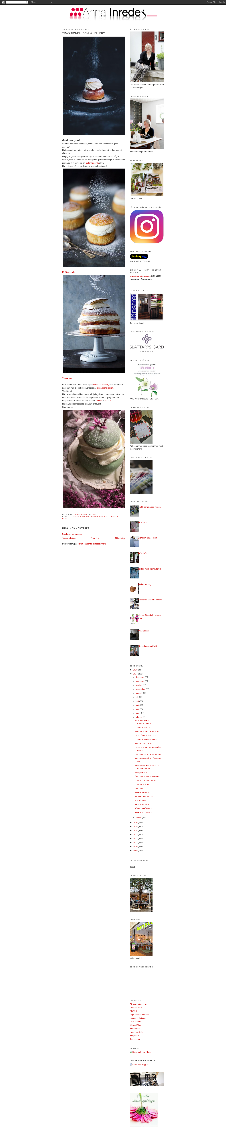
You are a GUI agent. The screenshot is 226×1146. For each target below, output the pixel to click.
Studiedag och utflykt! (147, 646)
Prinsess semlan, (101, 384)
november (140, 681)
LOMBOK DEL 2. (142, 728)
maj (137, 705)
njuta (102, 516)
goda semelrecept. (105, 388)
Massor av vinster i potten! (150, 600)
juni (137, 701)
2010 (135, 846)
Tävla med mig (144, 584)
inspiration (79, 516)
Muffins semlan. (69, 272)
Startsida (95, 538)
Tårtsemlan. (67, 378)
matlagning (92, 516)
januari (139, 817)
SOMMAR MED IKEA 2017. (147, 732)
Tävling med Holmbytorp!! (149, 569)
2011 (135, 842)
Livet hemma (135, 1021)
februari (139, 717)
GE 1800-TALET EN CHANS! (148, 754)
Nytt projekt (112, 516)
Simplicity (134, 1035)
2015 (135, 826)
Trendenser (135, 1039)
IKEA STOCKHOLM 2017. (146, 780)
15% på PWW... (142, 772)
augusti (139, 693)
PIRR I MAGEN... (143, 792)
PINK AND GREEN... (144, 812)
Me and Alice (135, 1025)
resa (64, 518)
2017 (135, 674)
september (141, 689)
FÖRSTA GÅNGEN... (144, 808)
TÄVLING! (142, 522)
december (140, 677)
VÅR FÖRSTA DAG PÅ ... (146, 736)
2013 (135, 834)
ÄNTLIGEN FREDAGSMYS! (147, 776)
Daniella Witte (136, 1007)
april (138, 709)
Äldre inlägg (120, 538)
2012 (135, 838)
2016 (135, 822)
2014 (135, 830)
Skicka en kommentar (72, 534)
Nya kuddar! (143, 631)
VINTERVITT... (141, 788)
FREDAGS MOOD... (144, 804)
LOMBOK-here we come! (146, 740)
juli (137, 697)
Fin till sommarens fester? (149, 507)
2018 (135, 670)
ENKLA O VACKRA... (144, 744)
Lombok (99, 400)
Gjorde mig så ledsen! (147, 538)
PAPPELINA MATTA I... (145, 796)
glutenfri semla (92, 163)
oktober (139, 685)
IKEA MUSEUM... (143, 784)
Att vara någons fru (138, 1004)
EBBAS (133, 1011)
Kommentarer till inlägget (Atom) (92, 544)
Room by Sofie (136, 1032)
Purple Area (135, 1028)
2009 (135, 850)
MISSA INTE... (141, 800)
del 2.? (108, 400)
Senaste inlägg (68, 538)
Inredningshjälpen (137, 1018)
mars (138, 713)
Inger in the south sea (139, 1014)
